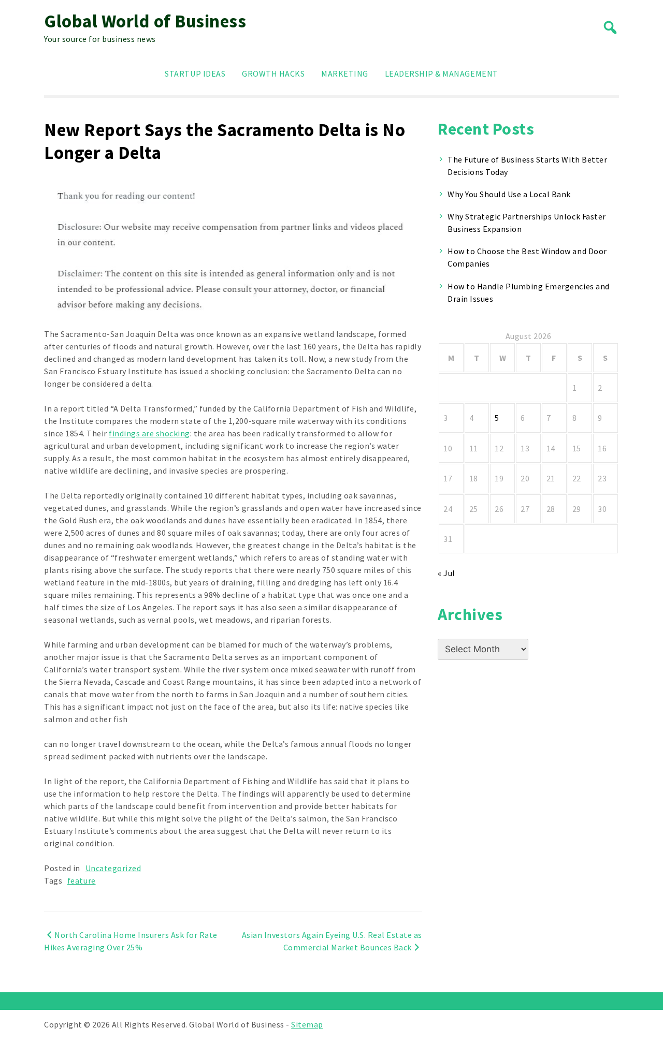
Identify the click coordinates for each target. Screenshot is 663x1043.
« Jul (446, 573)
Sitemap (307, 1024)
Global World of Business (145, 21)
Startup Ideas (195, 73)
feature (81, 880)
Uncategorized (113, 868)
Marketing (344, 73)
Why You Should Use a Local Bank (509, 194)
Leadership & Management (441, 73)
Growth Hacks (273, 73)
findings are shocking (149, 433)
